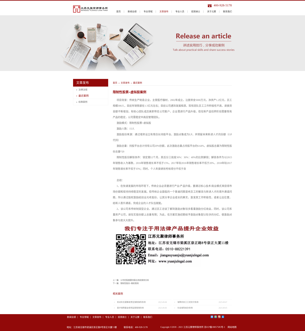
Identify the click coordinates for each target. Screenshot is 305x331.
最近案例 (137, 83)
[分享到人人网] (223, 317)
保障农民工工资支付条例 (187, 302)
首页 (118, 11)
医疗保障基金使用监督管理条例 (130, 308)
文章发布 (125, 83)
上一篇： (131, 280)
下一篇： (126, 283)
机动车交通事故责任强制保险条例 (131, 302)
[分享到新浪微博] (219, 317)
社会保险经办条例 (185, 308)
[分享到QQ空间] (215, 317)
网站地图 (231, 327)
